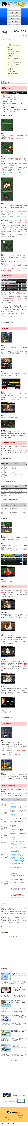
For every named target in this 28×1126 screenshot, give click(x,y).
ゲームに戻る (7, 39)
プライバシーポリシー (20, 1119)
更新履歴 (8, 1119)
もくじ (13, 45)
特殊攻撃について (11, 55)
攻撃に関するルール (14, 51)
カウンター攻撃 (11, 71)
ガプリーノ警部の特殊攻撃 (16, 64)
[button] (25, 516)
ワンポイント (13, 75)
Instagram (7, 1117)
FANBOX (8, 1115)
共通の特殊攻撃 (13, 60)
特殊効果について (11, 69)
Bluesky (20, 1117)
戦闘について (11, 49)
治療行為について (12, 57)
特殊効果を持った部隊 (13, 73)
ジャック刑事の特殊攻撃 (15, 62)
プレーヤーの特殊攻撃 (13, 58)
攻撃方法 (12, 66)
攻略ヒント (5, 932)
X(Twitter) (20, 1115)
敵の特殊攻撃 (11, 68)
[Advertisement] (14, 951)
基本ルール (9, 47)
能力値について (11, 53)
